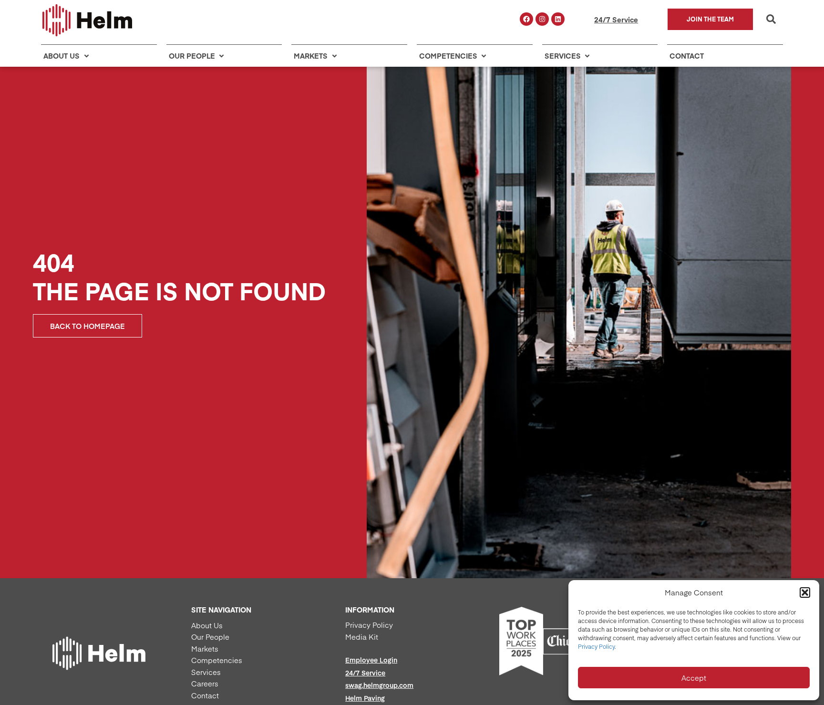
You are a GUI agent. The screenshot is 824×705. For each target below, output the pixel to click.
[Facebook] (526, 19)
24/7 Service (616, 19)
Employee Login (371, 659)
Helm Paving (365, 698)
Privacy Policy (596, 646)
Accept (693, 678)
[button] (805, 592)
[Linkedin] (558, 19)
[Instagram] (542, 19)
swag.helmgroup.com (379, 685)
